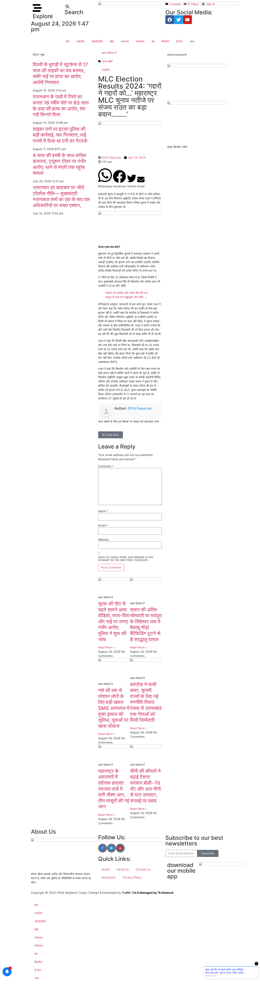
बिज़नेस (165, 41)
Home (106, 869)
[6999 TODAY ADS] (197, 66)
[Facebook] (169, 19)
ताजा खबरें (107, 61)
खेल (112, 41)
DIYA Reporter (140, 408)
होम (68, 41)
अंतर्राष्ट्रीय (97, 41)
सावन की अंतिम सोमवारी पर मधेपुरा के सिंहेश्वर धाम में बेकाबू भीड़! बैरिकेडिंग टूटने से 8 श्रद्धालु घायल (146, 624)
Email (103, 525)
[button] (67, 6)
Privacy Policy (132, 877)
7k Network (165, 892)
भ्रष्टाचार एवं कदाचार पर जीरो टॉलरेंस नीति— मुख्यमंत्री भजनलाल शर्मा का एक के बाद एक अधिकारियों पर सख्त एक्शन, (61, 196)
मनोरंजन (140, 41)
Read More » (106, 647)
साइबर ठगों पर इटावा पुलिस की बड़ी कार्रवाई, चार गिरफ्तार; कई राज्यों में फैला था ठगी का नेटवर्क (60, 135)
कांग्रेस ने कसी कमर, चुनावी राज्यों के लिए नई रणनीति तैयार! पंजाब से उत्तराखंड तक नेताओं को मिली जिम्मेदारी (145, 702)
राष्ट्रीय (80, 41)
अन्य (192, 41)
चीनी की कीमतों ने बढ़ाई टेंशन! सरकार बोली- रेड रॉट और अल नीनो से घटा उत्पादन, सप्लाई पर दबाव (145, 786)
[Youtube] (187, 19)
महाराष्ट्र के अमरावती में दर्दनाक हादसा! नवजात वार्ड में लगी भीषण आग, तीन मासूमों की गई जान (113, 789)
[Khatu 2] (130, 214)
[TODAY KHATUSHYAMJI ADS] (197, 103)
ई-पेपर (179, 41)
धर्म (152, 41)
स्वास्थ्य (125, 41)
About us (123, 869)
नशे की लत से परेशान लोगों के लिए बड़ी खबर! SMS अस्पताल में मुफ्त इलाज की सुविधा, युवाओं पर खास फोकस (113, 708)
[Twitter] (178, 19)
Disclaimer (109, 877)
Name (103, 511)
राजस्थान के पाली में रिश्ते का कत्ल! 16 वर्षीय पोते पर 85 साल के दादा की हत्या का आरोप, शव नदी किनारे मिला (61, 106)
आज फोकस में (109, 53)
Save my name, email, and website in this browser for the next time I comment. (125, 558)
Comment (106, 466)
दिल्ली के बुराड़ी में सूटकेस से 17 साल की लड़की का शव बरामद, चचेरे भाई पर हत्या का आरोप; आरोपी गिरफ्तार (60, 73)
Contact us (143, 869)
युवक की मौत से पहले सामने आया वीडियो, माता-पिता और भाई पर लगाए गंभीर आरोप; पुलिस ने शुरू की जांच (113, 621)
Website (103, 539)
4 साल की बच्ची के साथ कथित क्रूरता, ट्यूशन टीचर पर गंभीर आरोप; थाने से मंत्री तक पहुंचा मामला (59, 164)
